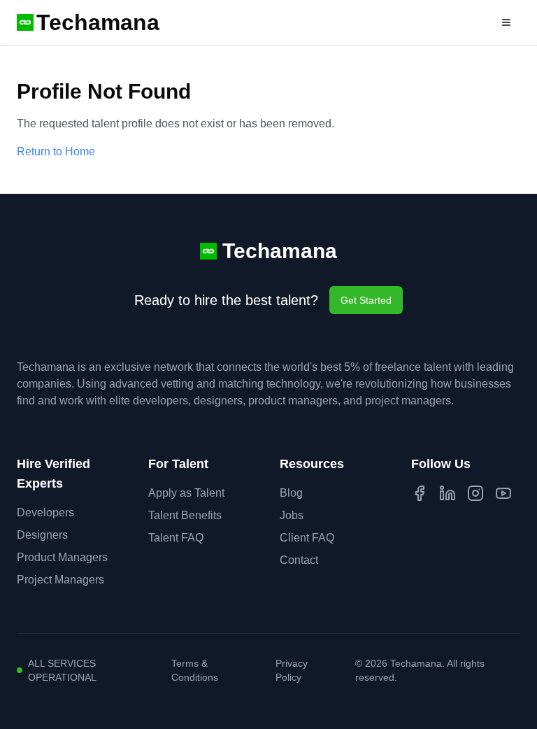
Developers (45, 512)
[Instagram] (475, 493)
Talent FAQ (175, 538)
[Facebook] (419, 493)
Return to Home (56, 151)
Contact (299, 560)
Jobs (291, 515)
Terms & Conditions (194, 670)
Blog (291, 493)
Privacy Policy (291, 670)
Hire (466, 22)
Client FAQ (307, 538)
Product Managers (62, 557)
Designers (42, 535)
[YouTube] (503, 493)
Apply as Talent (186, 493)
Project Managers (60, 580)
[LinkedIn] (447, 493)
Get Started (366, 300)
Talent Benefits (185, 515)
